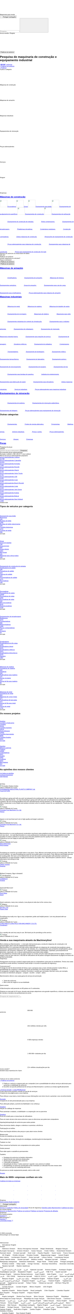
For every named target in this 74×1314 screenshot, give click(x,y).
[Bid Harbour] (7, 1190)
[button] (37, 42)
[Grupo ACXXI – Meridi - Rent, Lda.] (62, 1185)
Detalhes (3, 1107)
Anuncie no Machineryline (8, 1211)
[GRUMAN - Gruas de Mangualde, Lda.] (35, 1190)
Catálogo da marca (67, 1208)
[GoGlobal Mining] (49, 1198)
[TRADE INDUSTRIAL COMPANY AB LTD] (62, 1190)
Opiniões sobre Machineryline (51, 1208)
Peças (3, 443)
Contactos (16, 1202)
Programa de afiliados (51, 1211)
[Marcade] (21, 1198)
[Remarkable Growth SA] (49, 1190)
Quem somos (4, 1202)
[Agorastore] (21, 1185)
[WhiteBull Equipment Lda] (62, 1194)
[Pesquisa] (34, 25)
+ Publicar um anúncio (7, 1080)
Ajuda (11, 1202)
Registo (2, 1173)
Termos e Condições (6, 1208)
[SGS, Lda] (21, 1194)
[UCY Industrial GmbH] (7, 1185)
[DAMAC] (7, 1194)
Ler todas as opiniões (7, 773)
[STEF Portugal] (35, 1185)
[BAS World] (7, 1198)
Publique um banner (37, 1211)
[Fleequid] (35, 1194)
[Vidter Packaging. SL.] (21, 1190)
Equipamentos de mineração (15, 393)
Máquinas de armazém (11, 268)
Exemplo (3, 1099)
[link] (37, 255)
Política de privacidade (21, 1208)
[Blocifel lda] (49, 1194)
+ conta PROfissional (18, 1090)
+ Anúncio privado (6, 1090)
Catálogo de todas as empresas (10, 1181)
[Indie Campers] (35, 1198)
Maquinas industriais (11, 296)
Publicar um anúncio (7, 262)
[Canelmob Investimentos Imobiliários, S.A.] (49, 1185)
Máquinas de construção (12, 197)
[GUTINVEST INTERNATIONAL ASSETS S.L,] (62, 1198)
